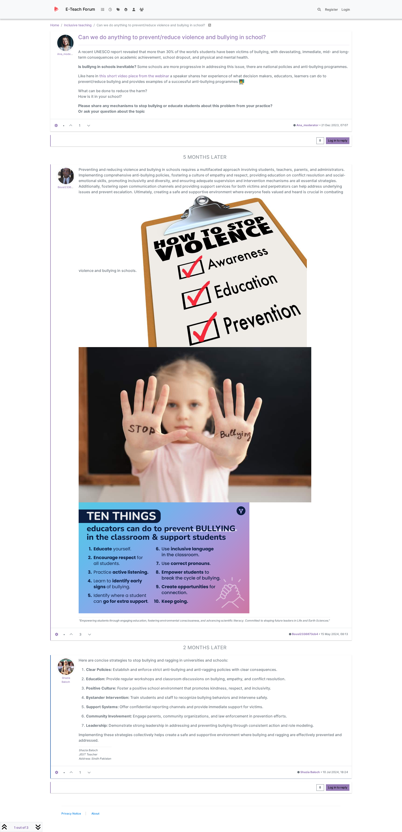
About (95, 813)
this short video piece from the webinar (134, 76)
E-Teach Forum (80, 9)
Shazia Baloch (310, 772)
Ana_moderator (67, 54)
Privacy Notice (71, 813)
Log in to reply (337, 140)
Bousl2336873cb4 (69, 187)
